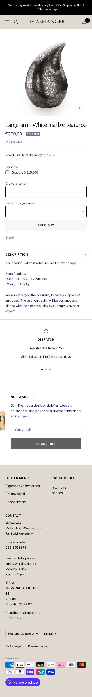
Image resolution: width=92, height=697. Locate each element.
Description (16, 254)
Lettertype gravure (19, 203)
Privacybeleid (15, 494)
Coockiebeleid (15, 502)
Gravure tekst (16, 183)
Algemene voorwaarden (22, 486)
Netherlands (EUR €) (21, 633)
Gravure (11, 167)
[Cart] (84, 22)
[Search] (16, 22)
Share (9, 237)
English (48, 633)
